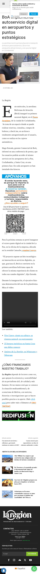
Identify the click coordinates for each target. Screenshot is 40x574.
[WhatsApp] (20, 94)
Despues (23, 14)
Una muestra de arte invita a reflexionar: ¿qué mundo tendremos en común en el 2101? (10, 443)
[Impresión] (29, 94)
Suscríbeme (32, 553)
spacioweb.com (26, 540)
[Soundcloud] (19, 560)
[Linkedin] (25, 94)
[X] (15, 94)
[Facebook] (11, 94)
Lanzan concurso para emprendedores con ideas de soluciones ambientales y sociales (29, 443)
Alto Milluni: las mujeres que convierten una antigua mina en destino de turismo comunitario (24, 458)
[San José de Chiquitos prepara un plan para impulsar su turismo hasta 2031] (7, 483)
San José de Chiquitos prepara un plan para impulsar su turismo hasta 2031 (25, 482)
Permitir (33, 14)
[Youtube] (30, 560)
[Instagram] (14, 560)
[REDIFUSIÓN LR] (20, 416)
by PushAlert (16, 16)
